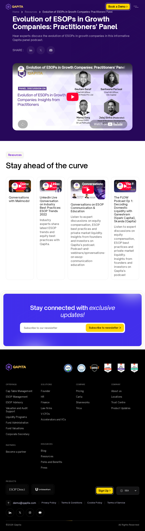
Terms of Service (116, 502)
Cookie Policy (94, 502)
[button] (128, 491)
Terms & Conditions (71, 502)
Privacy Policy (49, 502)
